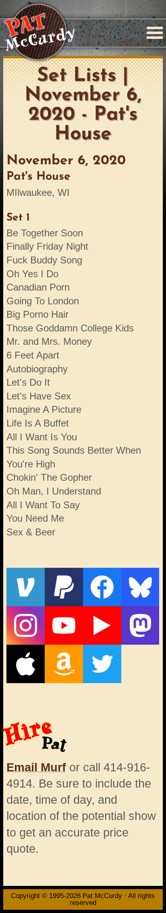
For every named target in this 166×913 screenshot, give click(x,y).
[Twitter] (102, 664)
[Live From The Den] (102, 625)
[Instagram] (25, 625)
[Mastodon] (140, 625)
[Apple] (25, 664)
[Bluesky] (140, 587)
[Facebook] (102, 587)
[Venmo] (25, 587)
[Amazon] (64, 664)
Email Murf (36, 767)
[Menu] (155, 33)
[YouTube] (64, 625)
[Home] (39, 32)
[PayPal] (64, 587)
